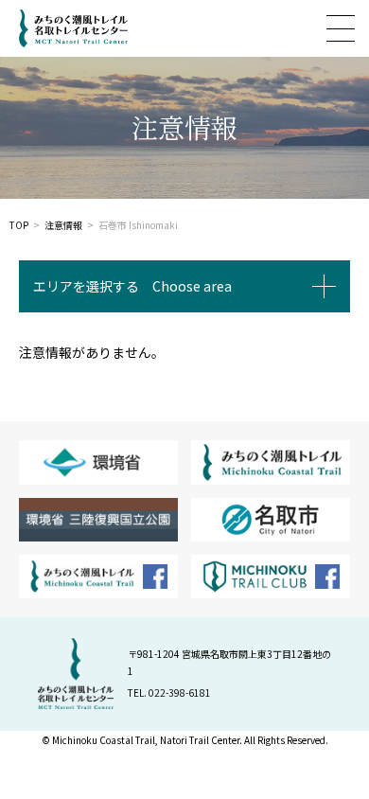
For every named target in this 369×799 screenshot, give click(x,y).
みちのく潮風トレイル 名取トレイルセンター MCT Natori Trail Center (64, 28)
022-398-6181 (180, 692)
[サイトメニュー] (340, 28)
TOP (18, 225)
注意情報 (63, 225)
